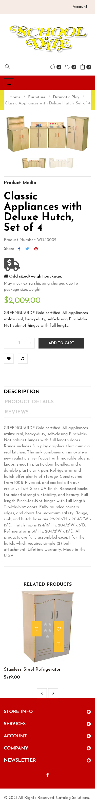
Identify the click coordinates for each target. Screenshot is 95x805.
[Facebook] (47, 775)
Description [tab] (22, 391)
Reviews (17, 412)
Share (19, 249)
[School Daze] (47, 38)
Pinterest (36, 249)
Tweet (27, 249)
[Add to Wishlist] (9, 359)
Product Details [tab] (29, 402)
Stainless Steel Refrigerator (32, 669)
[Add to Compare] (23, 359)
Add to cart (61, 343)
